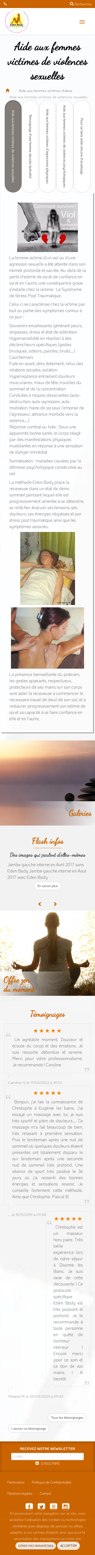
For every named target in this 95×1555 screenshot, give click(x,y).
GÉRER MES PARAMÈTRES (35, 1546)
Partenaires (16, 1482)
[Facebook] (29, 1507)
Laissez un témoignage (28, 1428)
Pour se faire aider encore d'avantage (82, 146)
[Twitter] (41, 1507)
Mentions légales (19, 1493)
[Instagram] (65, 1507)
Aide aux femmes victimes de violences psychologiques (64, 146)
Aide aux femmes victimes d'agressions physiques (47, 146)
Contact (45, 1493)
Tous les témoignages (67, 1417)
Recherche (82, 3)
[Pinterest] (53, 1507)
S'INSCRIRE (49, 1463)
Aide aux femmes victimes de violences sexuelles (13, 146)
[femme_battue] (47, 227)
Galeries (80, 813)
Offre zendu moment (19, 984)
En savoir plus (47, 885)
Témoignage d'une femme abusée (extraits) (30, 146)
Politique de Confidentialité (51, 1482)
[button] (82, 22)
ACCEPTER (68, 1545)
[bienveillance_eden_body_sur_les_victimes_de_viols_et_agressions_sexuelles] (47, 568)
